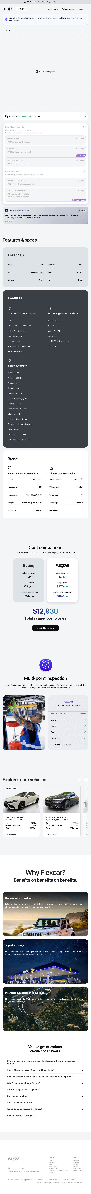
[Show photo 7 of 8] (25, 811)
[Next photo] (36, 799)
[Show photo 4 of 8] (21, 811)
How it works (52, 9)
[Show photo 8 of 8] (26, 811)
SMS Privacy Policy (67, 1180)
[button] (21, 811)
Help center (77, 1168)
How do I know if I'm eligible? (21, 1115)
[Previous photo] (6, 799)
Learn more (63, 2)
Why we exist (53, 1168)
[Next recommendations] (86, 779)
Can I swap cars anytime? (19, 1102)
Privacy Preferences (75, 1182)
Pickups (76, 1160)
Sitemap (63, 1182)
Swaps (75, 1164)
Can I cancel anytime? (18, 1096)
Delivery (76, 1162)
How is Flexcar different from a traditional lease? (30, 1070)
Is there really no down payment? (23, 1089)
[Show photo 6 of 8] (23, 811)
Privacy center (78, 1170)
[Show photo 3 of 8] (19, 811)
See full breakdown (45, 628)
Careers (52, 1172)
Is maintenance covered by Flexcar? (24, 1109)
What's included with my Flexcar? (23, 1083)
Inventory (52, 1162)
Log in (81, 9)
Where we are (68, 9)
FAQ (50, 1160)
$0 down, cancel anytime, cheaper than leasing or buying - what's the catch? (41, 1062)
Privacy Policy (41, 1180)
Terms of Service (53, 1180)
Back (8, 30)
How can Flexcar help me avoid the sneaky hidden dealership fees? (39, 1076)
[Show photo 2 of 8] (18, 811)
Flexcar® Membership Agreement (48, 1182)
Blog (50, 1164)
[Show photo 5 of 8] (22, 811)
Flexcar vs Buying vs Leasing (58, 1170)
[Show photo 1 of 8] (17, 811)
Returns (76, 1166)
